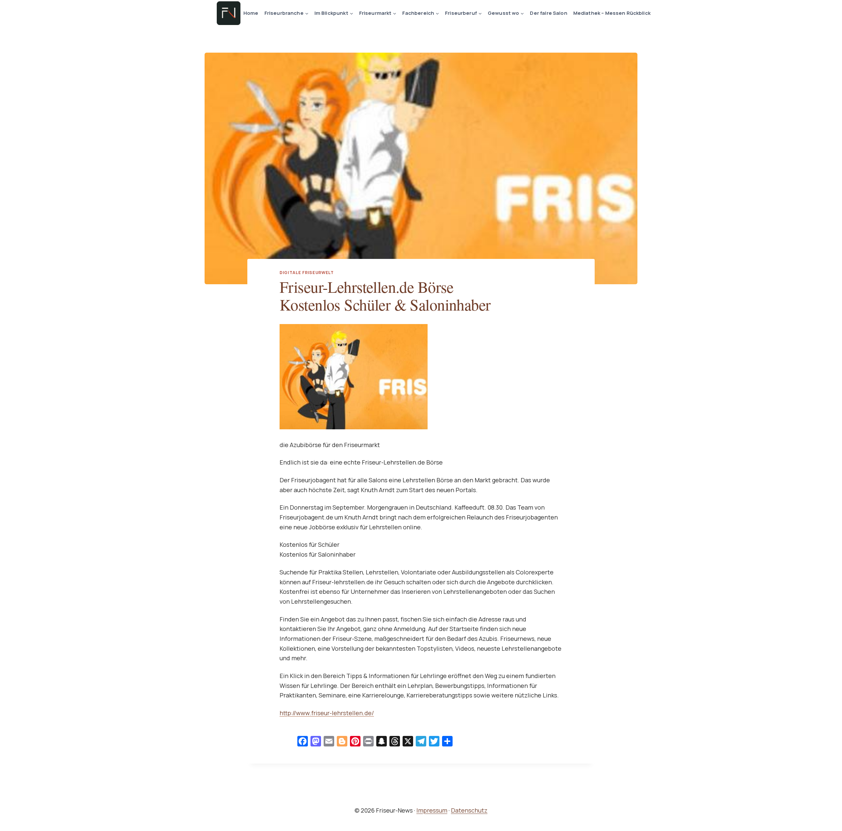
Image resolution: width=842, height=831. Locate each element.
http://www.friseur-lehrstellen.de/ (327, 713)
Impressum (431, 810)
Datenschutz (469, 810)
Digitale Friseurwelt (307, 272)
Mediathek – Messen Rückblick (612, 13)
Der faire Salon (548, 13)
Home (251, 13)
